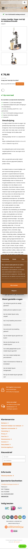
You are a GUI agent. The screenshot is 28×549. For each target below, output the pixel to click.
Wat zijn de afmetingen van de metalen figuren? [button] (11, 343)
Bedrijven (4, 423)
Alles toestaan (14, 285)
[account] (22, 8)
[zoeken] (24, 2)
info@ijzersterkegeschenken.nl (10, 484)
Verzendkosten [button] (7, 325)
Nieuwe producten (6, 475)
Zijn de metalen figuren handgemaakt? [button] (9, 369)
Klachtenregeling (6, 447)
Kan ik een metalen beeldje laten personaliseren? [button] (11, 356)
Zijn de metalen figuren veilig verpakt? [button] (11, 315)
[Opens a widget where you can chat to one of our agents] (22, 546)
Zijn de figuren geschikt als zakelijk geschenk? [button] (12, 304)
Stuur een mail (20, 84)
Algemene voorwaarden (8, 428)
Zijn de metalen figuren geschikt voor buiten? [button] (13, 337)
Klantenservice (5, 439)
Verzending (4, 431)
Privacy (3, 434)
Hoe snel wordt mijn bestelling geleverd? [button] (11, 330)
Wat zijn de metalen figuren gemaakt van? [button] (12, 376)
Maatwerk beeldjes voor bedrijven (11, 426)
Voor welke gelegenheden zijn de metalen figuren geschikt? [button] (11, 350)
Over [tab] (23, 259)
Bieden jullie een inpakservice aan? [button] (12, 310)
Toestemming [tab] (5, 259)
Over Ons (4, 436)
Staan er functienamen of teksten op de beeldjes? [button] (12, 363)
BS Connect (17, 542)
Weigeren (14, 290)
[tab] (14, 304)
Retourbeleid (5, 444)
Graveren (4, 442)
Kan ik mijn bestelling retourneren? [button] (12, 320)
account (17, 391)
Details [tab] (14, 259)
